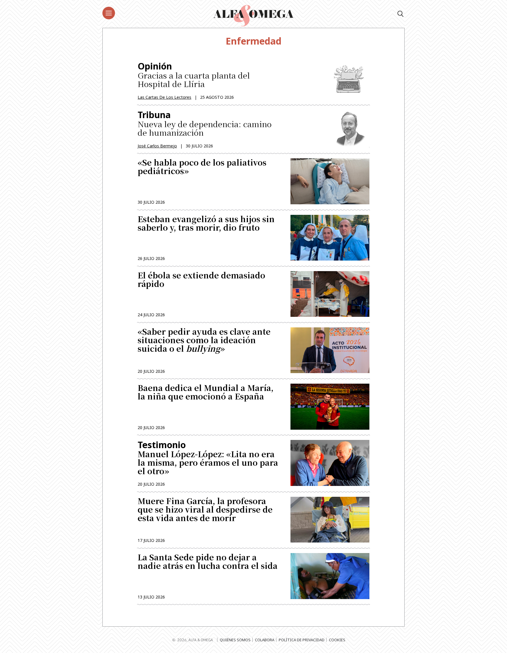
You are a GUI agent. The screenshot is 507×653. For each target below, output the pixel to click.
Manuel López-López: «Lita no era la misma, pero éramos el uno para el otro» (208, 457)
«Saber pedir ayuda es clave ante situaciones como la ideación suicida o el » (204, 340)
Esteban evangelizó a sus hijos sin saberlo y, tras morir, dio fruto (206, 224)
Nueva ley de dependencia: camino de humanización (205, 123)
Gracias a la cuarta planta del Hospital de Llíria (194, 74)
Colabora (264, 639)
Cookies (337, 639)
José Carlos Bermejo (157, 146)
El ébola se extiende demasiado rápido (201, 280)
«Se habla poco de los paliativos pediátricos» (202, 167)
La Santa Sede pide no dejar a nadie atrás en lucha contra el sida (208, 562)
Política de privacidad (302, 639)
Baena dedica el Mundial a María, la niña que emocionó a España (205, 393)
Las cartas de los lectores (164, 97)
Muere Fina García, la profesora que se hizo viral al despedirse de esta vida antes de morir (205, 510)
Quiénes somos (235, 639)
